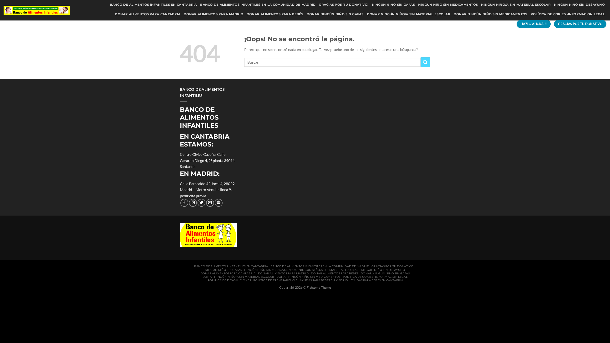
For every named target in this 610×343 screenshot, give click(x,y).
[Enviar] (425, 62)
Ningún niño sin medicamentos (448, 4)
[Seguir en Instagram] (193, 203)
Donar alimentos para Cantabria (147, 14)
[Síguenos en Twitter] (201, 203)
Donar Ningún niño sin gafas (335, 14)
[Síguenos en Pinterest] (219, 203)
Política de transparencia (348, 24)
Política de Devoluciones (294, 24)
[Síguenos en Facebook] (184, 203)
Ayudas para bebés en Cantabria (471, 24)
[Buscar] (507, 24)
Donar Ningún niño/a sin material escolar (408, 14)
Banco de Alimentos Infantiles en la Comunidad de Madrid (257, 4)
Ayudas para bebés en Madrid (406, 24)
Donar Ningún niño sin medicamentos (490, 14)
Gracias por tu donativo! (343, 4)
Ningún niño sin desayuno (579, 4)
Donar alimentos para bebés (275, 14)
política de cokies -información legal (568, 14)
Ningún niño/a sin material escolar (516, 4)
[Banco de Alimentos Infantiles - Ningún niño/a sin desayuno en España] (37, 10)
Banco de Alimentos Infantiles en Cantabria (153, 4)
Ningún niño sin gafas (393, 4)
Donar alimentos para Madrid (213, 14)
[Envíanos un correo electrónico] (210, 203)
